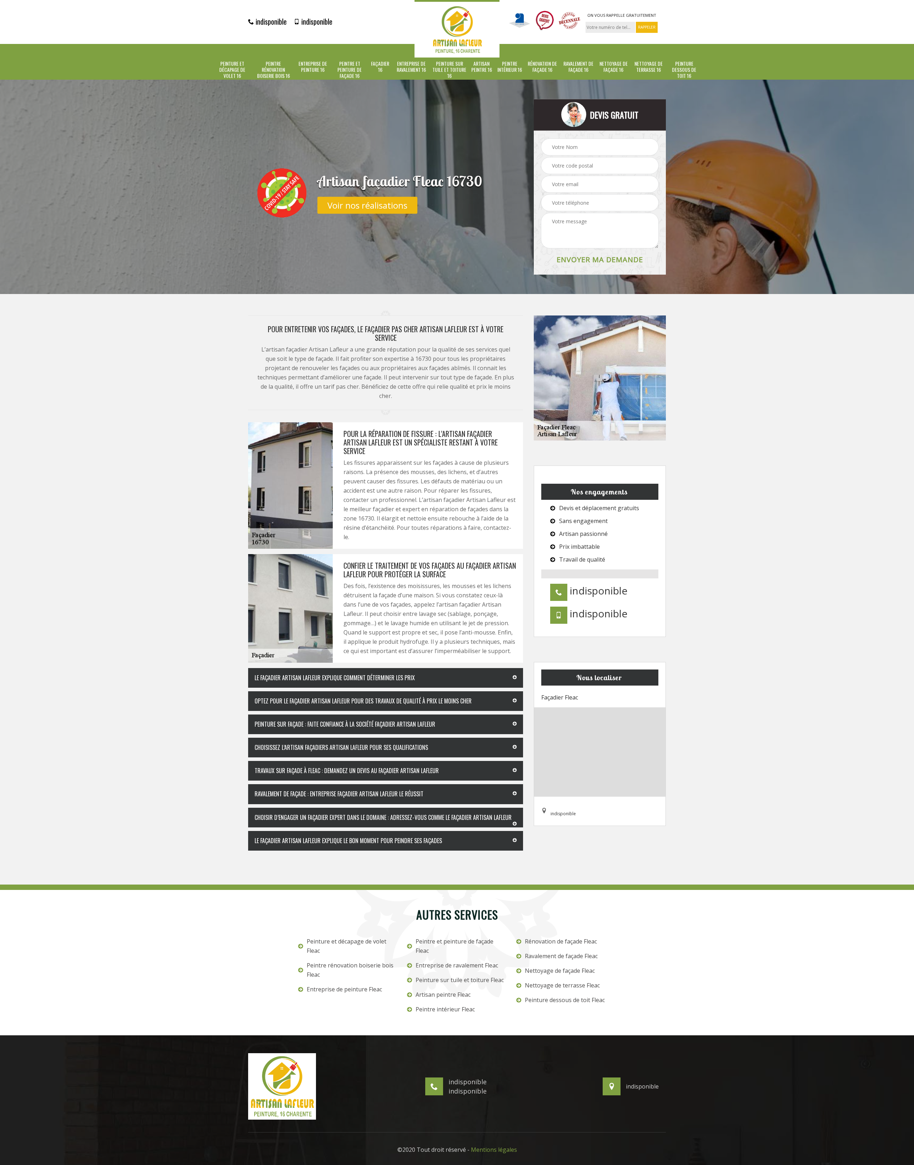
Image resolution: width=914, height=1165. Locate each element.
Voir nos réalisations (367, 205)
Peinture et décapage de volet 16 (232, 70)
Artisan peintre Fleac (443, 995)
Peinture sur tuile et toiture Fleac (460, 980)
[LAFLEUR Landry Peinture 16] (457, 29)
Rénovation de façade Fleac (561, 941)
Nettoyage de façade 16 (613, 67)
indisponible (270, 21)
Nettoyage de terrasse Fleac (562, 985)
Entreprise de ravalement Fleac (457, 965)
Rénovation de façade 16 (542, 67)
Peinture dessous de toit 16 (684, 70)
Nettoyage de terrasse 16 (648, 67)
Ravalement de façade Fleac (561, 956)
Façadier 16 (380, 67)
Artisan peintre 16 (481, 67)
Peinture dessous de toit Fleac (565, 1000)
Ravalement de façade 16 (578, 67)
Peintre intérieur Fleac (445, 1009)
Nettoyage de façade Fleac (560, 971)
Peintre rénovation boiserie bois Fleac (350, 970)
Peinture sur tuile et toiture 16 (449, 70)
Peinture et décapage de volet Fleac (346, 946)
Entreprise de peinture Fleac (344, 989)
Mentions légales (494, 1150)
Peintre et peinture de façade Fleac (454, 946)
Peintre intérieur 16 (509, 67)
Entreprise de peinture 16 (312, 67)
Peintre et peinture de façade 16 (349, 70)
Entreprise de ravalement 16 (411, 67)
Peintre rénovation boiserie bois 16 (273, 70)
